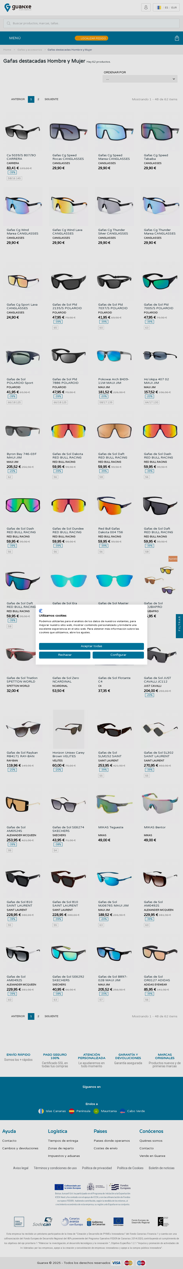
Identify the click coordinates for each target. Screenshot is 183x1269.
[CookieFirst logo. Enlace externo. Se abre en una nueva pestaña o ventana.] (40, 611)
